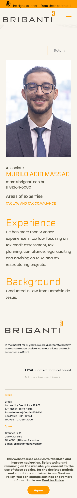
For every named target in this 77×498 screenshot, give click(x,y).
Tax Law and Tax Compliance (31, 203)
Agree (38, 490)
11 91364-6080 (18, 187)
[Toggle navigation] (69, 16)
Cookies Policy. (53, 480)
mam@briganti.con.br (25, 182)
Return (59, 50)
